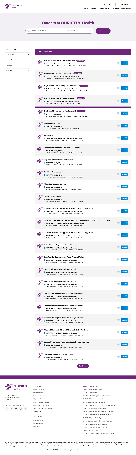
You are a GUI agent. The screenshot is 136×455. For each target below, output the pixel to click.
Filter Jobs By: (10, 50)
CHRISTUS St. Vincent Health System (95, 427)
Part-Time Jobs (38, 423)
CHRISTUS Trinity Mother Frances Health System (99, 433)
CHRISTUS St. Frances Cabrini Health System (97, 421)
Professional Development (41, 405)
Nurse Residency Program (41, 402)
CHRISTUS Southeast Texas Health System (97, 415)
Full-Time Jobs (38, 420)
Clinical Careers (38, 392)
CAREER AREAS (103, 9)
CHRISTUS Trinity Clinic (90, 430)
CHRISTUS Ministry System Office (94, 402)
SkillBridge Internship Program (43, 408)
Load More (83, 366)
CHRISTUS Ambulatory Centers (93, 389)
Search (103, 31)
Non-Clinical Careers (40, 396)
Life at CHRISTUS (39, 389)
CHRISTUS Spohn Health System (93, 418)
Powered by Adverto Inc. (83, 450)
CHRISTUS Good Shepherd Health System (96, 396)
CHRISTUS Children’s (90, 392)
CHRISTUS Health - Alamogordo (93, 399)
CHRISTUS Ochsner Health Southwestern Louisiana (99, 405)
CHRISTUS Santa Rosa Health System (95, 408)
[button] (79, 30)
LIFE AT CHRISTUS (89, 9)
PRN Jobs (36, 426)
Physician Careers (39, 399)
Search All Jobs (124, 4)
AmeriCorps (37, 411)
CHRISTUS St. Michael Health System (95, 424)
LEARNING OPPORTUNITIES (121, 9)
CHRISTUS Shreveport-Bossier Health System (98, 411)
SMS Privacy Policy (69, 450)
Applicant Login (107, 4)
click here (94, 446)
